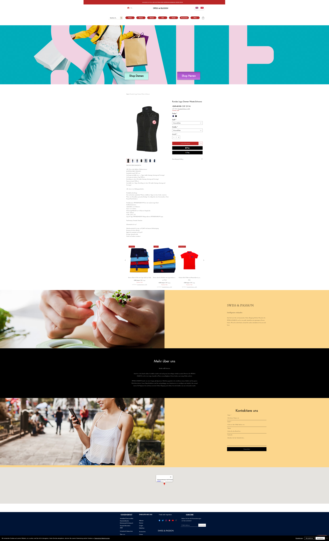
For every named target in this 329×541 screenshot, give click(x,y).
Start (127, 94)
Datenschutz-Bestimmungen (102, 538)
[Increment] (179, 137)
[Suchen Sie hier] (121, 17)
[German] (202, 8)
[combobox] (187, 123)
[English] (196, 8)
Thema (229, 428)
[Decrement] (173, 137)
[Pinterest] (169, 520)
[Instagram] (166, 520)
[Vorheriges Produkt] (125, 260)
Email (228, 421)
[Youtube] (173, 520)
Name (228, 415)
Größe (175, 127)
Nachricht (229, 435)
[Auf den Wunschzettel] (201, 143)
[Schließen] (327, 538)
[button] (203, 18)
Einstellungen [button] (299, 538)
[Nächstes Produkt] (204, 260)
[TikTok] (176, 520)
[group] (164, 267)
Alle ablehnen (309, 538)
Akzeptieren (320, 538)
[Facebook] (159, 520)
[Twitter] (163, 520)
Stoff (174, 120)
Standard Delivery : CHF (184, 109)
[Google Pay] (187, 152)
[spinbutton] (176, 137)
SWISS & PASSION (166, 531)
